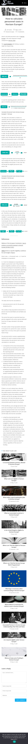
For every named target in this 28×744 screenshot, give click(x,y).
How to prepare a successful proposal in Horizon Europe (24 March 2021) (14, 245)
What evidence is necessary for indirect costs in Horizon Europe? (14, 605)
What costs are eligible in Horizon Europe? (14, 479)
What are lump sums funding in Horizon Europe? (14, 659)
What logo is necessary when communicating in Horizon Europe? (14, 589)
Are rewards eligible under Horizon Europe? (14, 640)
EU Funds (9, 30)
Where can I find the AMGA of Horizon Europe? (14, 546)
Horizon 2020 (11, 40)
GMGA (3, 251)
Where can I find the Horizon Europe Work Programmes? (14, 564)
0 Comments (21, 32)
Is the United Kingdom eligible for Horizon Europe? (14, 531)
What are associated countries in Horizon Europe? (14, 514)
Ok (14, 741)
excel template (8, 44)
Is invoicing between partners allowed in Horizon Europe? (14, 463)
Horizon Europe (10, 32)
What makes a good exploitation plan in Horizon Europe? (14, 498)
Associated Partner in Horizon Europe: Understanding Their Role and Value (14, 626)
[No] (26, 738)
